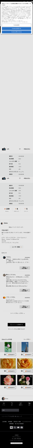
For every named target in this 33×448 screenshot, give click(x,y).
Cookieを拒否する (16, 28)
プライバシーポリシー (18, 21)
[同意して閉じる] (32, 2)
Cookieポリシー (14, 20)
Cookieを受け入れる (16, 32)
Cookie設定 (16, 25)
